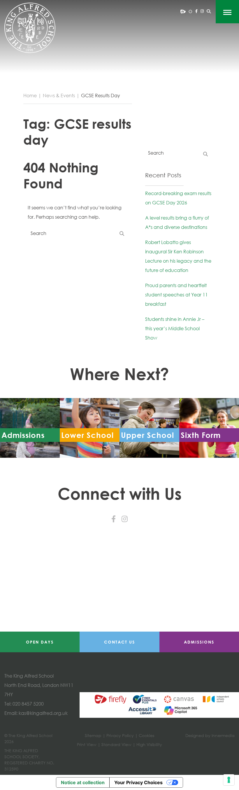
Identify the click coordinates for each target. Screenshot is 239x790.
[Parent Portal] (183, 11)
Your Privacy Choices (138, 782)
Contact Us (119, 641)
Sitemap (93, 735)
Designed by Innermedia (210, 735)
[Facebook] (196, 11)
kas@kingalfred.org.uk (43, 713)
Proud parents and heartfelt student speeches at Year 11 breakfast (176, 294)
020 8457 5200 (28, 704)
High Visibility (149, 744)
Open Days (40, 641)
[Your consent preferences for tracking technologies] (228, 779)
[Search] (208, 11)
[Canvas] (190, 11)
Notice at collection (83, 782)
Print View (86, 744)
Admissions (199, 641)
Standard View (116, 744)
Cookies (146, 735)
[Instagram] (202, 11)
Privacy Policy (120, 735)
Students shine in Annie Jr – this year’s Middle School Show (174, 328)
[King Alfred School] (29, 28)
